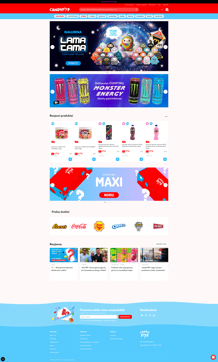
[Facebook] (142, 315)
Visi (166, 116)
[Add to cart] (70, 159)
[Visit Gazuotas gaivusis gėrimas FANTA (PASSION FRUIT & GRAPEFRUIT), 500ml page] (156, 132)
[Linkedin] (154, 315)
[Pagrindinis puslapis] (60, 10)
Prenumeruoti (125, 317)
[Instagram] (146, 315)
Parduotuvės (115, 264)
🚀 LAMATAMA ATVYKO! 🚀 (109, 1)
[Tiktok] (150, 315)
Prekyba (84, 264)
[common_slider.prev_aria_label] (52, 47)
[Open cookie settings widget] (3, 359)
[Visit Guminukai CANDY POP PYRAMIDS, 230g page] (61, 132)
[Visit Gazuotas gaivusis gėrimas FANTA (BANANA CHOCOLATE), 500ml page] (132, 132)
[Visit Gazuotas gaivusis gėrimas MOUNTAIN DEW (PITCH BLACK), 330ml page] (109, 132)
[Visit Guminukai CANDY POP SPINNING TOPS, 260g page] (85, 132)
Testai (53, 264)
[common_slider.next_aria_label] (166, 47)
